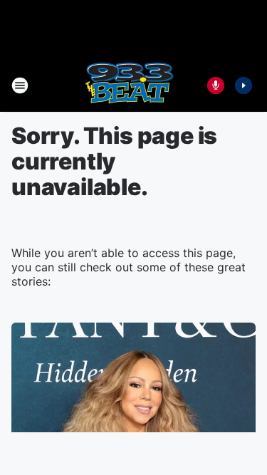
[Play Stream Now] (243, 85)
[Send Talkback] (215, 85)
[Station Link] (129, 85)
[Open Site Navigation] (19, 85)
